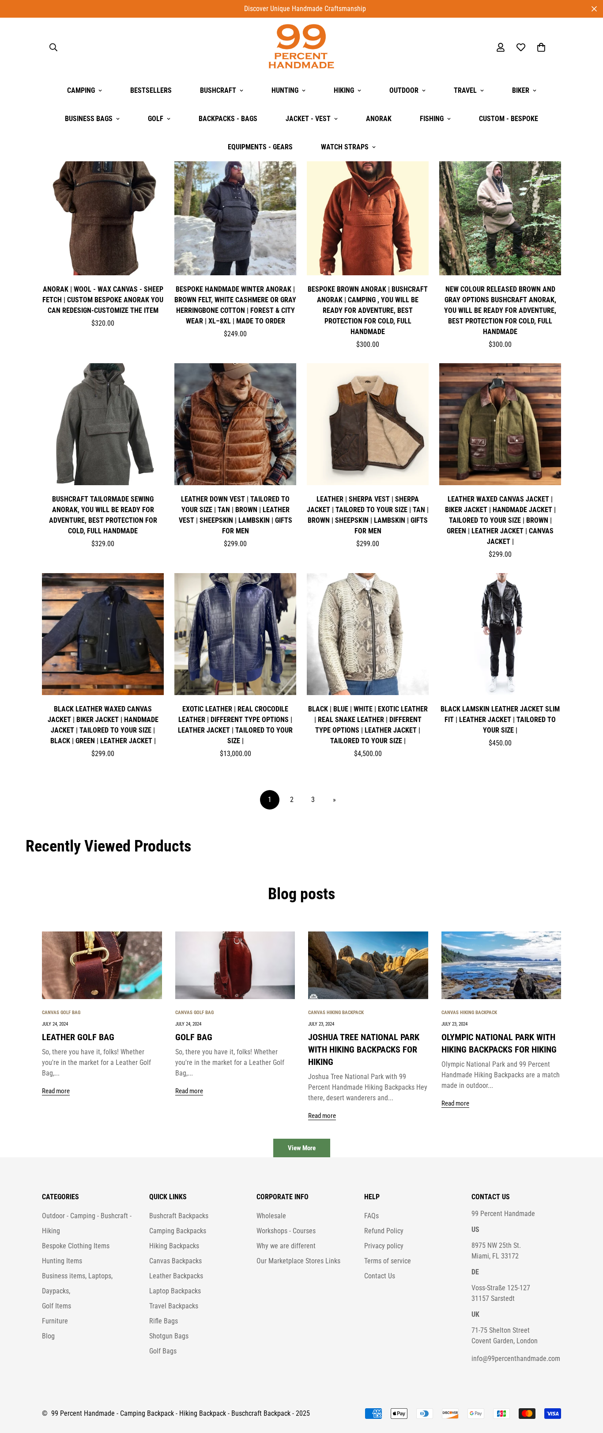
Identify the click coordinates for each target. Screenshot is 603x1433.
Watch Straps (345, 147)
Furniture (55, 1321)
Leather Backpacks (176, 1276)
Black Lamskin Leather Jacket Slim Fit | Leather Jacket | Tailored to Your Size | (500, 719)
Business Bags (89, 118)
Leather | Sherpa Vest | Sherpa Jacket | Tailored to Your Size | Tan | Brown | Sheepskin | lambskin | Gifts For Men (368, 515)
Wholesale (271, 1216)
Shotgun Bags (168, 1336)
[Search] (53, 47)
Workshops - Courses (286, 1231)
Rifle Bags (163, 1321)
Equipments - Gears (260, 147)
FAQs (371, 1216)
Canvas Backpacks (175, 1261)
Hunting (284, 90)
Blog (48, 1336)
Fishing (432, 118)
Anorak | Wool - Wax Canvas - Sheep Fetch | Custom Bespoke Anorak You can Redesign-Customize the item (102, 300)
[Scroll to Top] (586, 1385)
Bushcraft (218, 90)
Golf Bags (163, 1351)
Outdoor (403, 90)
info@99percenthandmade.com (515, 1358)
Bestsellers (151, 90)
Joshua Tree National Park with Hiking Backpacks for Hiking (363, 1049)
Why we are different (286, 1246)
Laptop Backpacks (175, 1291)
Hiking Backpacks (174, 1246)
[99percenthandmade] (301, 47)
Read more (56, 1091)
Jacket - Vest (308, 118)
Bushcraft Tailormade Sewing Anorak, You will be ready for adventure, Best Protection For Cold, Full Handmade (103, 515)
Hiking (344, 90)
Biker (520, 90)
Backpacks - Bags (228, 118)
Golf (155, 118)
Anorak (379, 118)
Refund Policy (383, 1231)
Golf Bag (193, 1037)
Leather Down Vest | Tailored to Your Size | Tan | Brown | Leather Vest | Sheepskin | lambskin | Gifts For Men (235, 515)
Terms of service (387, 1261)
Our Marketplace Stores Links (298, 1261)
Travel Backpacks (173, 1306)
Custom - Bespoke (508, 118)
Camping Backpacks (177, 1231)
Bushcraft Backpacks (178, 1216)
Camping (81, 90)
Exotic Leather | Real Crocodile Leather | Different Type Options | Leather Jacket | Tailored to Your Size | (235, 725)
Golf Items (56, 1306)
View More (302, 1148)
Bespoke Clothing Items (75, 1246)
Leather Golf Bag (78, 1037)
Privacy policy (383, 1246)
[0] (541, 47)
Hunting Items (62, 1261)
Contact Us (379, 1276)
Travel (465, 90)
